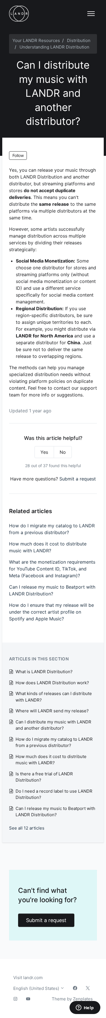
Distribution (78, 40)
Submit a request (77, 479)
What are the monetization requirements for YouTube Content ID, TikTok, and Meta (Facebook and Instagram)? (52, 568)
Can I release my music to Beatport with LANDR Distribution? (52, 590)
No (63, 452)
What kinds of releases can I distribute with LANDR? (54, 697)
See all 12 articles (26, 828)
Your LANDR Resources (36, 40)
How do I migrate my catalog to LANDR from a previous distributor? (52, 529)
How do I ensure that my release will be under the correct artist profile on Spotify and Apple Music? (51, 612)
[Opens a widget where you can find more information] (84, 1008)
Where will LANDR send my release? (52, 710)
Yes (44, 452)
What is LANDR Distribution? (44, 671)
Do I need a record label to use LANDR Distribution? (54, 794)
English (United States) (36, 988)
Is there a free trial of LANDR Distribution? (44, 777)
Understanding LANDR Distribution (54, 47)
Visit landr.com (28, 977)
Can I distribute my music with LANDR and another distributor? (53, 725)
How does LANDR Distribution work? (52, 682)
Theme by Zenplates (72, 999)
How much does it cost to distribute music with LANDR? (47, 547)
